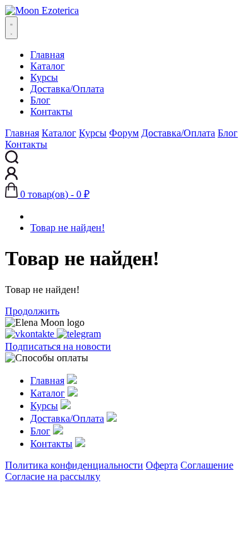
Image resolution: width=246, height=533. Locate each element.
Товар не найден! (67, 227)
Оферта (162, 465)
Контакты (51, 111)
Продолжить (32, 311)
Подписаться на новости (58, 346)
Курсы (44, 77)
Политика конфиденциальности (74, 465)
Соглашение (206, 465)
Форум (124, 133)
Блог (40, 100)
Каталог (47, 66)
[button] (47, 194)
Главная (47, 54)
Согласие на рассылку (52, 476)
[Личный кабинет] (11, 176)
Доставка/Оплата (67, 88)
